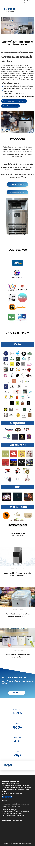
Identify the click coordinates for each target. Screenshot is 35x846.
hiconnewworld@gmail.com (15, 816)
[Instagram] (6, 797)
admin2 (22, 569)
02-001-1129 (10, 101)
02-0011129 (8, 814)
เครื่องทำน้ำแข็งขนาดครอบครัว (19, 74)
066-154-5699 (21, 101)
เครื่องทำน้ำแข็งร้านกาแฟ (11, 167)
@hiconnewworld (12, 106)
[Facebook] (3, 797)
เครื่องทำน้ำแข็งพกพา (21, 169)
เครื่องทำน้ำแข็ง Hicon (10, 147)
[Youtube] (11, 797)
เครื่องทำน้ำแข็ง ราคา (22, 790)
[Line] (8, 797)
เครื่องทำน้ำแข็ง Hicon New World (19, 811)
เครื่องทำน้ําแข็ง (5, 68)
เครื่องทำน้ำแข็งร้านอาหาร (18, 76)
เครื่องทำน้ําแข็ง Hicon (13, 41)
